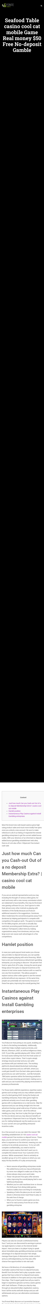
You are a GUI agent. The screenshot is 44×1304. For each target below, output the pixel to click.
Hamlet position (15, 811)
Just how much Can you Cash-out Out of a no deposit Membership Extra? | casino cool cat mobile (25, 805)
